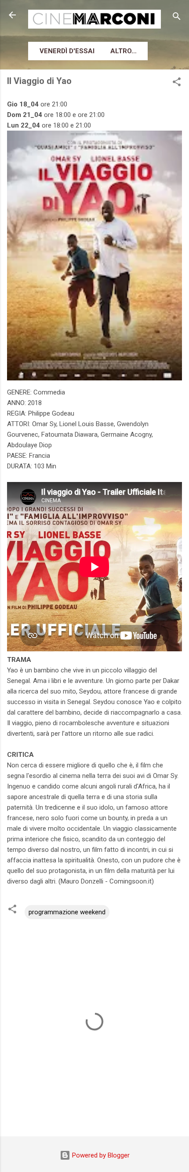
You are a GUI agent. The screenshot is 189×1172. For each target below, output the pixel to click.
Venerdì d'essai (67, 51)
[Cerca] (176, 17)
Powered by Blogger (100, 1155)
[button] (176, 83)
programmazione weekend (67, 912)
